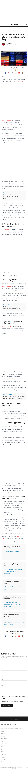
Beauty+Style (3, 733)
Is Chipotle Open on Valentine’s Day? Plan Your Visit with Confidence (14, 397)
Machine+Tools (4, 743)
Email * (2, 679)
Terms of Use (3, 754)
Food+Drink (3, 736)
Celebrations (3, 735)
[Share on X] (12, 73)
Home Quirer (14, 24)
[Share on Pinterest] (9, 73)
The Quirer (17, 719)
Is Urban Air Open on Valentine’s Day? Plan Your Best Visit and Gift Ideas (13, 196)
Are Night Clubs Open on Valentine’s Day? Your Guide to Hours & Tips (12, 604)
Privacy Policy (3, 753)
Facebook (3, 759)
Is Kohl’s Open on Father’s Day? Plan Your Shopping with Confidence (12, 571)
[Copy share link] (22, 73)
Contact (2, 749)
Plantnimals (11, 719)
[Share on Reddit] (15, 73)
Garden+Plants (4, 738)
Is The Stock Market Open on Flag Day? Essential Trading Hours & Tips (13, 307)
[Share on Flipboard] (19, 73)
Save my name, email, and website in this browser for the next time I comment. (14, 693)
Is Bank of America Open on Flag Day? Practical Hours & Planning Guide (12, 554)
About (2, 748)
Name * (2, 673)
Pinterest (3, 762)
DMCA (2, 751)
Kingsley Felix (9, 43)
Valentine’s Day (6, 120)
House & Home (4, 739)
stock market (20, 81)
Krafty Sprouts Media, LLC (19, 767)
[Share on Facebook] (5, 73)
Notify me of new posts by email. (12, 702)
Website (2, 685)
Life (2, 741)
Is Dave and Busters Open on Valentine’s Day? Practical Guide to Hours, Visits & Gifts (13, 622)
